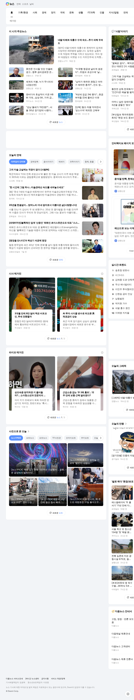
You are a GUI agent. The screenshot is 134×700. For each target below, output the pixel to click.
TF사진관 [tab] (56, 438)
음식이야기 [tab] (48, 161)
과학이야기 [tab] (75, 161)
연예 (18, 4)
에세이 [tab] (62, 161)
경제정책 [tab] (34, 161)
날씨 (32, 4)
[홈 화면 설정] (128, 694)
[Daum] (8, 4)
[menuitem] (11, 12)
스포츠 (25, 4)
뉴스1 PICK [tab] (16, 438)
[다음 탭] (100, 161)
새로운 (57, 122)
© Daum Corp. (12, 691)
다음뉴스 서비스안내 (14, 678)
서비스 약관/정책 (58, 678)
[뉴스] (12, 4)
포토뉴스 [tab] (30, 438)
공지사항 (45, 678)
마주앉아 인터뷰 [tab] (18, 161)
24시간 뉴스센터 (32, 678)
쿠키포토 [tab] (85, 438)
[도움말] (102, 274)
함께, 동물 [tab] (89, 161)
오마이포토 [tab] (71, 438)
